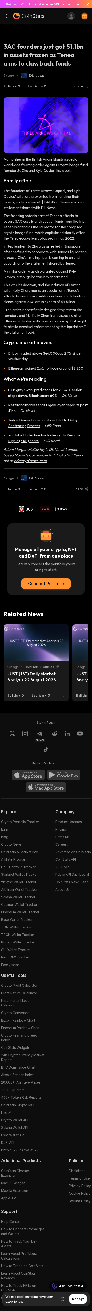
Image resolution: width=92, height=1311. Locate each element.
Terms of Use (79, 1178)
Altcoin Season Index (17, 1075)
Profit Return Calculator (19, 993)
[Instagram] (25, 736)
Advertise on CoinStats (73, 852)
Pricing (60, 829)
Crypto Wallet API (14, 1120)
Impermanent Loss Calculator (15, 1002)
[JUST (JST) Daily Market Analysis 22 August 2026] (36, 642)
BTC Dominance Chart (18, 1067)
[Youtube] (80, 736)
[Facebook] (46, 750)
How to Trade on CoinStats (22, 1266)
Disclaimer (77, 1171)
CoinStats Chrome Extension (15, 1173)
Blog (4, 837)
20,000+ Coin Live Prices (21, 1082)
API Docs (62, 867)
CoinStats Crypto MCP (18, 1105)
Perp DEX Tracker (15, 957)
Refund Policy (80, 1201)
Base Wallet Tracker (17, 920)
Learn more (70, 4)
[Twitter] (12, 736)
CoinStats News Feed (72, 882)
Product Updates (68, 822)
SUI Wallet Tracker (15, 950)
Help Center (10, 1222)
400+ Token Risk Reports (21, 1097)
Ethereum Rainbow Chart (20, 1028)
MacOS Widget (13, 1183)
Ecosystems (10, 965)
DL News (36, 75)
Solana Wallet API (14, 1127)
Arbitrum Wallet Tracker (19, 889)
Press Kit (62, 837)
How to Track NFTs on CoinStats (18, 1287)
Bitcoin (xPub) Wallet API (20, 1150)
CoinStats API (65, 859)
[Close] (86, 4)
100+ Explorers (13, 1090)
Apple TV (8, 1198)
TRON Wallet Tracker (17, 935)
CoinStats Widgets (15, 1048)
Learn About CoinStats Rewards (18, 1275)
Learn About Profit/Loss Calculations (19, 1256)
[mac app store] (46, 787)
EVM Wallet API (13, 1135)
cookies (23, 1297)
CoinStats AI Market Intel (20, 852)
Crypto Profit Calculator (19, 985)
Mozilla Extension (14, 1190)
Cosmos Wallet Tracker (19, 905)
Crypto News (11, 844)
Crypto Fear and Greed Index (19, 1037)
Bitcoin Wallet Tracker (18, 942)
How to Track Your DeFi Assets (19, 1243)
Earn (4, 829)
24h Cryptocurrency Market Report (22, 1057)
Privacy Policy (80, 1186)
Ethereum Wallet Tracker (20, 912)
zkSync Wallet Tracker (18, 882)
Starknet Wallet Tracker (19, 874)
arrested (53, 246)
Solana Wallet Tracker (18, 897)
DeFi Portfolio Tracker (18, 867)
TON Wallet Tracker (16, 927)
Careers (61, 844)
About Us (62, 889)
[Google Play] (63, 775)
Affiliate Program (14, 859)
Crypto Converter (15, 1013)
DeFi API (7, 1143)
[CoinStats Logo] (28, 16)
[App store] (28, 775)
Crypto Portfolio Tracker (20, 822)
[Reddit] (54, 736)
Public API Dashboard (72, 874)
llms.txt (6, 1112)
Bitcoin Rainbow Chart (18, 1020)
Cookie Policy (80, 1193)
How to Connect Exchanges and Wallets (23, 1231)
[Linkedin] (67, 736)
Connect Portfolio (46, 583)
